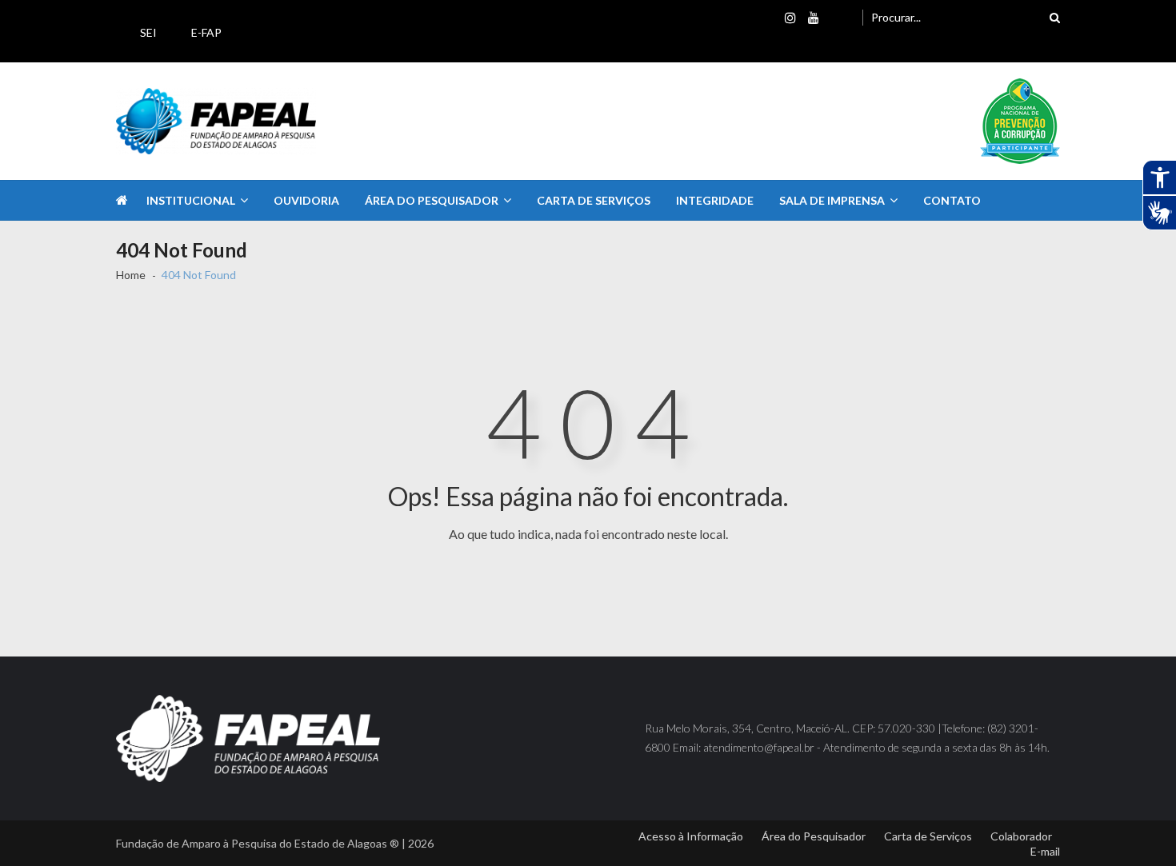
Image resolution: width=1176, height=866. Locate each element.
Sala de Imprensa (832, 200)
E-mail (1045, 851)
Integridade (715, 200)
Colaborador (1021, 836)
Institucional (190, 200)
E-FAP (206, 32)
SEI (148, 32)
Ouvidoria (306, 200)
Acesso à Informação (690, 836)
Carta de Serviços (593, 200)
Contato (952, 200)
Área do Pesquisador (431, 200)
